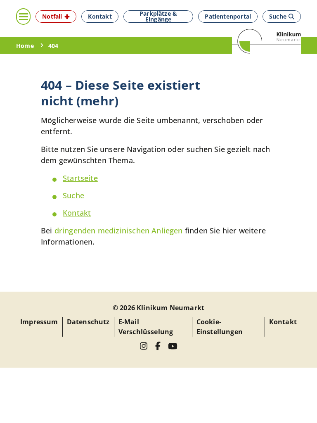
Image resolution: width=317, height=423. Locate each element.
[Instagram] (144, 346)
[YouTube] (172, 346)
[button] (55, 16)
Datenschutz (88, 321)
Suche (73, 195)
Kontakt (77, 213)
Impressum (39, 321)
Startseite (80, 178)
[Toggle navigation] (23, 16)
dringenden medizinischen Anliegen (118, 230)
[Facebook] (158, 346)
